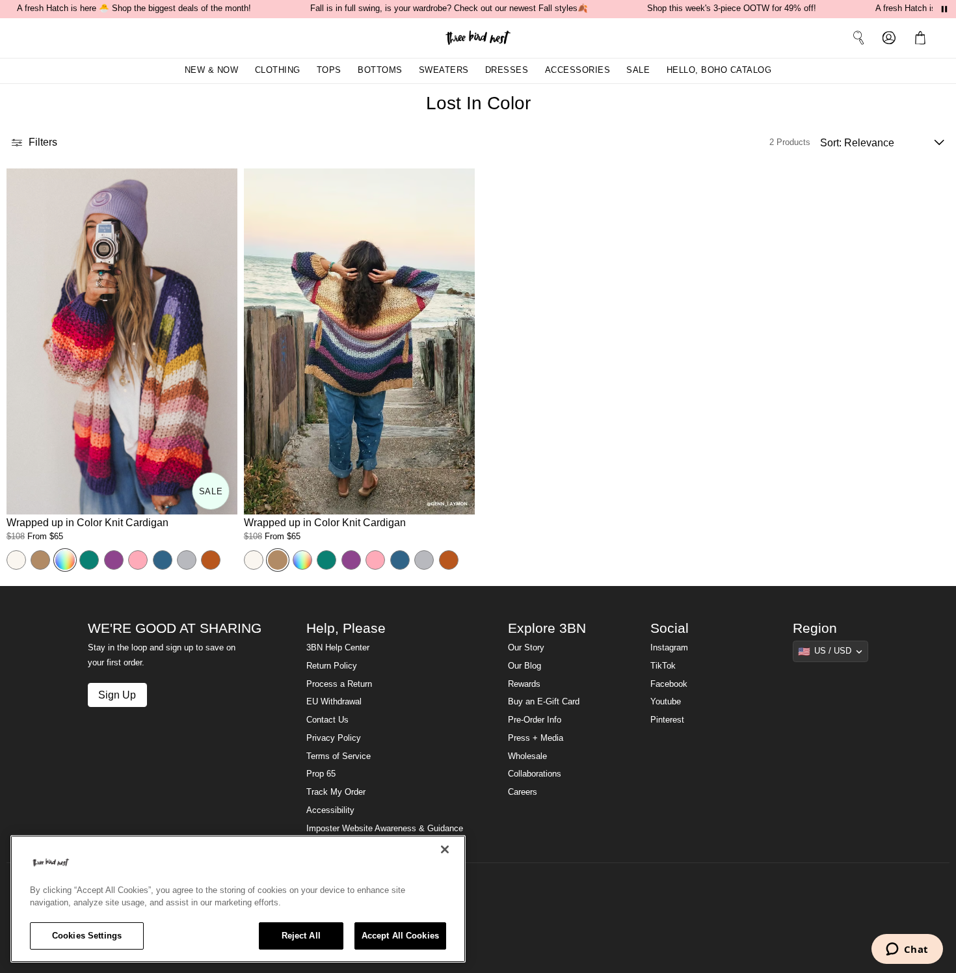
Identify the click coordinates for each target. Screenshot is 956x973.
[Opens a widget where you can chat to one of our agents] (907, 950)
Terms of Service (338, 756)
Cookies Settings (87, 935)
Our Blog (524, 666)
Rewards (524, 684)
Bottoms (380, 70)
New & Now (212, 70)
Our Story (526, 647)
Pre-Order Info (534, 720)
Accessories (578, 70)
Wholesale (527, 756)
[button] (923, 37)
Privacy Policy (333, 738)
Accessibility (330, 810)
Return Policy (331, 666)
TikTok (663, 666)
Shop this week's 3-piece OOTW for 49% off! (731, 8)
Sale (638, 70)
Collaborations (534, 774)
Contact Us (327, 720)
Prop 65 (321, 774)
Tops (329, 70)
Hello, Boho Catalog (719, 70)
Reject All (301, 935)
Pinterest (667, 720)
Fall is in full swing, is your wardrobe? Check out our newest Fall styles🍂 (449, 8)
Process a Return (339, 684)
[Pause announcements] (944, 9)
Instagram (669, 647)
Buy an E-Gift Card (543, 701)
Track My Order (335, 792)
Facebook (668, 684)
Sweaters (444, 70)
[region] (238, 899)
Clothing (277, 70)
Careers (522, 792)
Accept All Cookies (400, 935)
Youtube (665, 701)
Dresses (507, 70)
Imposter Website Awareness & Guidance (384, 828)
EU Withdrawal (334, 701)
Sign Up (117, 694)
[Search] (858, 37)
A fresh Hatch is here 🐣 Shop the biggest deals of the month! (134, 8)
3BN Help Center (337, 647)
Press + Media (535, 738)
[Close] (445, 849)
